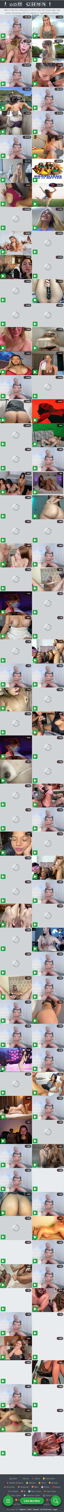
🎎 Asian (13, 1478)
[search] (56, 1501)
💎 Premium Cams (31, 1495)
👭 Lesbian (13, 1491)
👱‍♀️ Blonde (53, 1483)
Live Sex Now (32, 1500)
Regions (23, 1509)
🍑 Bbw (34, 1487)
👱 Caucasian (49, 1478)
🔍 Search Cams (47, 1504)
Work (30, 1509)
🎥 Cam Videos (16, 1504)
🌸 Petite (45, 1487)
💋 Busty (56, 1487)
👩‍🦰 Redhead (23, 1487)
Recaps (36, 1509)
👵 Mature (31, 1483)
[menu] (8, 1501)
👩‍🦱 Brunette (9, 1487)
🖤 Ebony (24, 1478)
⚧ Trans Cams (14, 1495)
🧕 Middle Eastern (14, 1483)
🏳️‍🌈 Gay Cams (50, 1491)
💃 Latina (35, 1478)
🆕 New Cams (34, 1491)
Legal (55, 1509)
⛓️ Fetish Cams (50, 1495)
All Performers (45, 1509)
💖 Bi (23, 1491)
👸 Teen (42, 1483)
